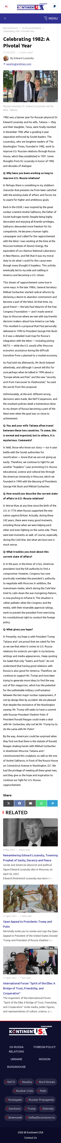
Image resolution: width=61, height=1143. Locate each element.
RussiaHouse (16, 1066)
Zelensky (48, 1108)
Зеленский (15, 1117)
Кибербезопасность (41, 1117)
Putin (43, 1090)
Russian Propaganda (41, 1099)
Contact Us (30, 1137)
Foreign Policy (45, 1046)
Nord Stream (47, 1081)
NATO (11, 1081)
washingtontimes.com (18, 64)
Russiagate (15, 1099)
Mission (44, 1059)
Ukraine (16, 1059)
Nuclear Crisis (24, 1090)
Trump (31, 1108)
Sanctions (15, 1108)
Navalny (27, 1081)
